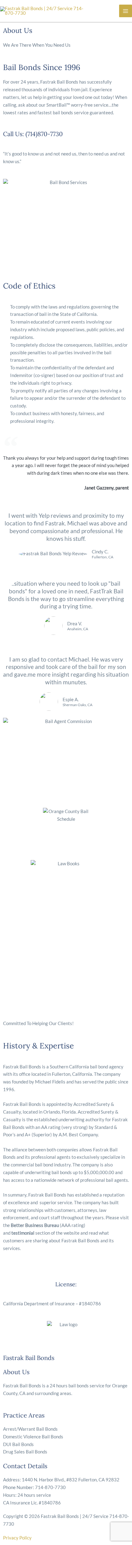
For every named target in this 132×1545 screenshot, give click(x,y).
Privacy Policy (17, 1537)
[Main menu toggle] (125, 11)
